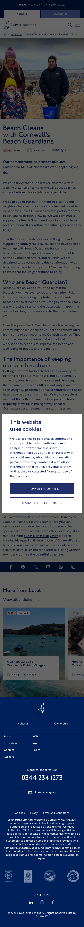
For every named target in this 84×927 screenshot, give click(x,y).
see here (18, 833)
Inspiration (10, 743)
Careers (9, 756)
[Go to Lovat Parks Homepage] (42, 712)
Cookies (20, 813)
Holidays (23, 723)
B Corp (36, 750)
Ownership (61, 723)
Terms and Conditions (55, 813)
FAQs (35, 736)
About (8, 736)
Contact (9, 750)
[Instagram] (42, 903)
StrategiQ (42, 916)
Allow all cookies (42, 488)
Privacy (33, 813)
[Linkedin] (31, 903)
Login (35, 743)
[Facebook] (53, 903)
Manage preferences (42, 502)
